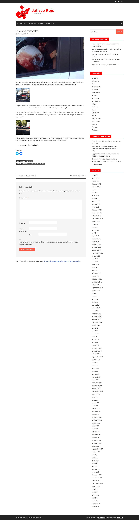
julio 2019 (95, 397)
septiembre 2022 (97, 288)
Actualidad (21, 23)
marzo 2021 (95, 339)
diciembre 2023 (97, 244)
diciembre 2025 (97, 184)
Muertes (29, 161)
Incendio (94, 95)
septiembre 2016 (97, 483)
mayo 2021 (95, 334)
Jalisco (94, 104)
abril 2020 (95, 371)
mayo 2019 (95, 403)
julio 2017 (95, 455)
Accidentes (95, 81)
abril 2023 (95, 267)
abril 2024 (95, 233)
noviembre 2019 (97, 386)
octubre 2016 (96, 481)
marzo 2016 (95, 501)
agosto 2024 (96, 221)
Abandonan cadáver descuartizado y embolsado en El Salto (105, 148)
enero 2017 (95, 472)
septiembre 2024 (97, 218)
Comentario (23, 198)
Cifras (94, 84)
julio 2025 (95, 193)
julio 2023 (95, 259)
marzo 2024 (95, 236)
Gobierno (50, 23)
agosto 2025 (96, 190)
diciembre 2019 (97, 383)
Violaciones (95, 130)
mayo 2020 (95, 368)
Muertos (32, 23)
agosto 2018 (96, 423)
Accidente (26, 163)
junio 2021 (95, 331)
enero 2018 (95, 437)
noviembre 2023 (97, 247)
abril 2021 (95, 337)
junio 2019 (95, 400)
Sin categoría (96, 121)
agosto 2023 (96, 256)
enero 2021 (95, 345)
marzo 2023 (95, 270)
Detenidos (95, 90)
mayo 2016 (95, 495)
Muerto (42, 163)
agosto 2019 (96, 394)
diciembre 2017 (97, 440)
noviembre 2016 (97, 478)
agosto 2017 (96, 452)
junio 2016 (95, 492)
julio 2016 (95, 489)
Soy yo (94, 154)
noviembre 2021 (97, 316)
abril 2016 (95, 498)
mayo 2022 (95, 299)
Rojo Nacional (96, 118)
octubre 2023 (96, 250)
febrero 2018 (96, 434)
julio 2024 (95, 224)
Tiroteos (94, 127)
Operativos (95, 113)
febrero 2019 (96, 411)
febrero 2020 (96, 377)
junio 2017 (95, 457)
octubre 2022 (96, 285)
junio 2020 (95, 365)
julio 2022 (95, 293)
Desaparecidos (96, 87)
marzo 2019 (95, 409)
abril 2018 (95, 429)
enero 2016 (95, 506)
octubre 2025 (96, 187)
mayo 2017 (95, 460)
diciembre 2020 (97, 348)
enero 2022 (95, 311)
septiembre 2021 (97, 322)
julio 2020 (95, 363)
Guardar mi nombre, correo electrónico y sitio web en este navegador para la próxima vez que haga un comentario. (49, 243)
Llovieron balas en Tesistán (27, 176)
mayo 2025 (95, 195)
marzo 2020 (95, 374)
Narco (40, 23)
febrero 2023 (96, 273)
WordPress (101, 517)
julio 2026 (95, 175)
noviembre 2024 (97, 213)
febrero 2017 (96, 469)
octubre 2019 (96, 388)
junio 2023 (95, 262)
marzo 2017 (95, 466)
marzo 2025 (95, 201)
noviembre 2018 (97, 420)
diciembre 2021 (97, 314)
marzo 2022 (95, 305)
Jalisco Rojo (43, 10)
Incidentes (95, 98)
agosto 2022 (96, 291)
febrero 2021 (96, 342)
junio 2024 (95, 227)
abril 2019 (95, 406)
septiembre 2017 (97, 449)
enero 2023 (95, 276)
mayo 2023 (95, 265)
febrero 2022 (96, 308)
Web (30, 235)
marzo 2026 (95, 178)
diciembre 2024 (97, 210)
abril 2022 (95, 302)
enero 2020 (95, 380)
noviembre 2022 (97, 282)
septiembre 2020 (97, 357)
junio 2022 (95, 296)
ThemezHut (120, 517)
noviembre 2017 (97, 443)
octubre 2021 (96, 319)
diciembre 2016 (97, 475)
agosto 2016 (96, 486)
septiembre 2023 (97, 253)
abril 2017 (95, 463)
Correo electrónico (23, 230)
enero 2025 (95, 207)
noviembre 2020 (97, 351)
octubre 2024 (96, 216)
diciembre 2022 (97, 279)
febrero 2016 (96, 504)
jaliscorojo (32, 34)
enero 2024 (95, 242)
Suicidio (94, 124)
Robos (94, 115)
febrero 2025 (96, 204)
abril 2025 (95, 198)
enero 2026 (95, 181)
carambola (34, 163)
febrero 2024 (96, 239)
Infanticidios (96, 101)
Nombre (22, 223)
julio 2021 (95, 328)
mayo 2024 (95, 230)
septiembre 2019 (97, 391)
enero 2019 (95, 414)
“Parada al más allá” (77, 176)
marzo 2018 (95, 432)
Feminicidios (96, 92)
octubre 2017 (96, 446)
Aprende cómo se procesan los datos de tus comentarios (62, 261)
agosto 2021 (96, 325)
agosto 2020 (96, 360)
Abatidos (95, 78)
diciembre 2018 (97, 417)
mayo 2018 (95, 426)
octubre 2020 (96, 354)
